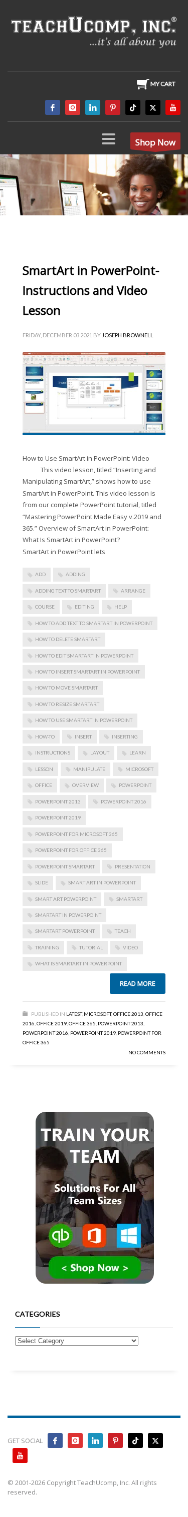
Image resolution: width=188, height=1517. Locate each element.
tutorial (91, 947)
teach (123, 931)
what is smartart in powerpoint (78, 963)
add (40, 574)
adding (75, 574)
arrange (133, 591)
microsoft (139, 769)
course (45, 607)
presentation (132, 866)
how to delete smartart (67, 639)
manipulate (89, 769)
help (120, 607)
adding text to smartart (68, 591)
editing (84, 607)
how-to (45, 737)
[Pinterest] (112, 107)
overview (85, 785)
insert (83, 737)
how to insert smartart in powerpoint (87, 672)
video (130, 947)
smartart (129, 899)
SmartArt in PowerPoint (68, 915)
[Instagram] (72, 107)
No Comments (146, 1052)
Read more (137, 983)
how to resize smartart (67, 704)
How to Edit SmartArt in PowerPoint (84, 656)
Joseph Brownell (127, 335)
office (43, 785)
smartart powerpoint (65, 931)
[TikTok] (132, 107)
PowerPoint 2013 (58, 801)
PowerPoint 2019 (58, 817)
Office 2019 (52, 1023)
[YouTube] (172, 107)
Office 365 (82, 1023)
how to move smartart (66, 688)
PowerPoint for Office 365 (71, 850)
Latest (74, 1014)
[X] (152, 107)
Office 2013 (128, 1014)
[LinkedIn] (92, 107)
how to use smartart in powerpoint (83, 720)
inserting (125, 737)
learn (137, 753)
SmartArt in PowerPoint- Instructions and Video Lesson (91, 290)
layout (99, 753)
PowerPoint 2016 (123, 801)
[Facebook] (52, 107)
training (47, 947)
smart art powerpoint (65, 899)
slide (41, 882)
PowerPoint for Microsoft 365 (76, 834)
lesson (44, 769)
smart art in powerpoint (102, 882)
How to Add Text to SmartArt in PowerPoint (93, 623)
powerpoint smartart (65, 866)
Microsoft (97, 1014)
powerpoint (135, 785)
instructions (52, 753)
